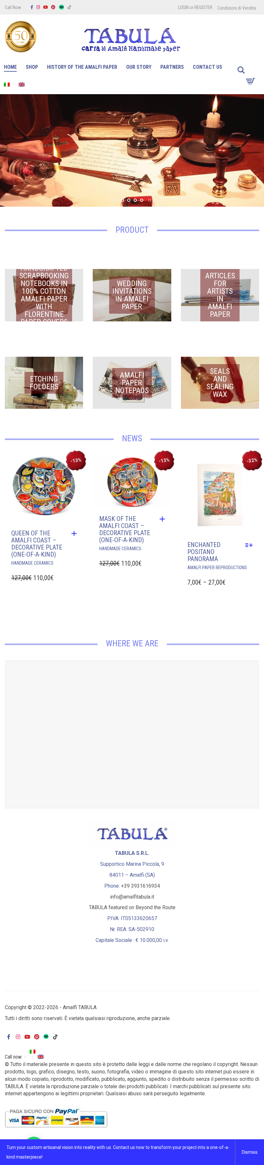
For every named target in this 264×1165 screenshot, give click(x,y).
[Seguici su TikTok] (69, 7)
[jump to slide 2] (129, 200)
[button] (75, 533)
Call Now (13, 7)
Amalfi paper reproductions (217, 567)
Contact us (207, 67)
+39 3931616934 (140, 886)
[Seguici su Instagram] (38, 7)
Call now (13, 1057)
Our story (138, 67)
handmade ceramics (32, 563)
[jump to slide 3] (135, 200)
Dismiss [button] (250, 1152)
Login (183, 7)
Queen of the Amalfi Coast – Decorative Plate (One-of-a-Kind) (36, 543)
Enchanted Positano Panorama (204, 552)
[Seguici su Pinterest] (53, 7)
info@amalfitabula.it (132, 897)
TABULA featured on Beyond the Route (132, 907)
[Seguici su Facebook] (32, 7)
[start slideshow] (115, 200)
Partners (172, 67)
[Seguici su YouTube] (45, 7)
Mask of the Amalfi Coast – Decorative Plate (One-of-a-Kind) (124, 529)
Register (203, 7)
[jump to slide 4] (141, 200)
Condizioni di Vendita (236, 8)
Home (10, 67)
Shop (32, 67)
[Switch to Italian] (7, 85)
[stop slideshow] (149, 200)
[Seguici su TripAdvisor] (61, 7)
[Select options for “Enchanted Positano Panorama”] (250, 545)
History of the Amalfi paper (82, 67)
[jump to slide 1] (122, 200)
